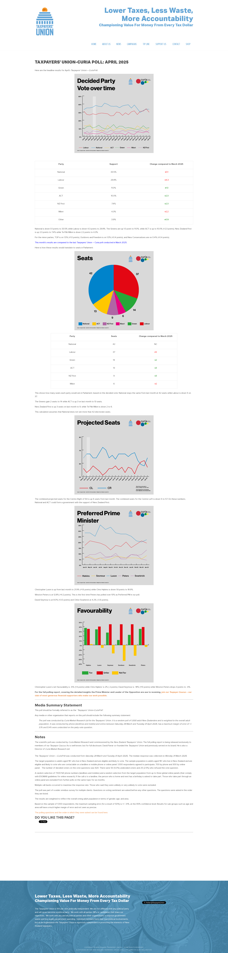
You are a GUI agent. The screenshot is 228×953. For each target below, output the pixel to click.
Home (93, 44)
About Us (106, 44)
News (118, 44)
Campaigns (132, 44)
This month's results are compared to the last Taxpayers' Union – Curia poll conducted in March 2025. (81, 242)
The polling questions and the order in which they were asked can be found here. (71, 812)
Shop (188, 44)
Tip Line (146, 44)
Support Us (161, 44)
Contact (176, 44)
